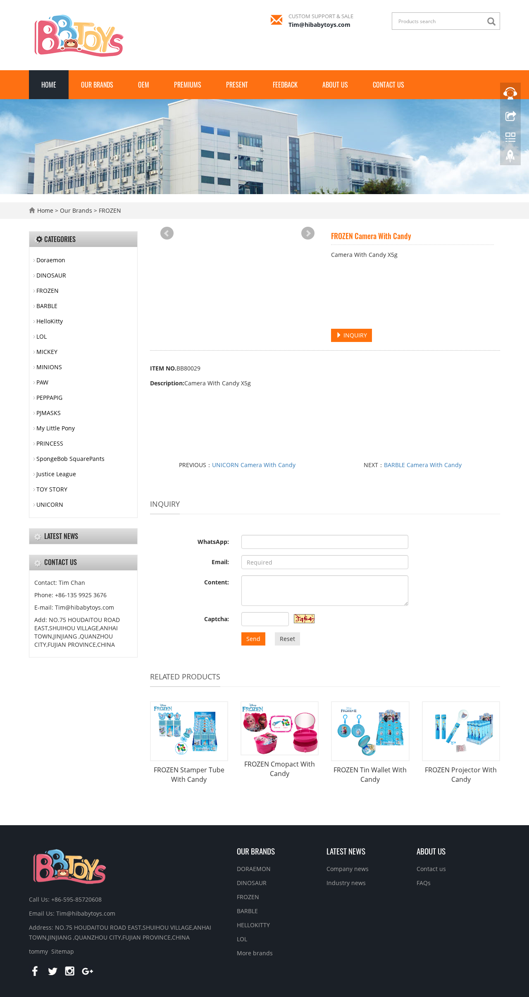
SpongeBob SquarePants (70, 459)
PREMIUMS (187, 85)
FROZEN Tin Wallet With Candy (370, 774)
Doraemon (50, 260)
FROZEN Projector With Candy (461, 774)
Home (48, 85)
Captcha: (216, 619)
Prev (167, 233)
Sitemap (62, 951)
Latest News (345, 851)
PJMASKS (48, 413)
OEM (143, 85)
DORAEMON (254, 869)
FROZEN (109, 210)
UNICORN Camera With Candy (253, 465)
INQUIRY (354, 335)
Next (308, 233)
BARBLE (46, 306)
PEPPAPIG (49, 397)
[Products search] (493, 21)
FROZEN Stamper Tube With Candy (189, 774)
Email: (220, 562)
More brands (255, 953)
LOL (41, 336)
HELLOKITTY (253, 925)
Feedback (285, 85)
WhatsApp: (213, 542)
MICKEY (46, 352)
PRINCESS (49, 443)
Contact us (388, 85)
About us (335, 85)
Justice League (56, 474)
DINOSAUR (51, 275)
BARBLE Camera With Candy (423, 465)
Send (253, 639)
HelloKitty (49, 321)
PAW (42, 382)
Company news (347, 869)
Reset (287, 639)
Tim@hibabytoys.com (319, 24)
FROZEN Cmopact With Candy (279, 769)
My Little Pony (55, 428)
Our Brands (97, 85)
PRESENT (237, 85)
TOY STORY (51, 489)
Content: (216, 582)
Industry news (346, 883)
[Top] (510, 158)
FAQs (424, 883)
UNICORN (49, 504)
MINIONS (49, 367)
